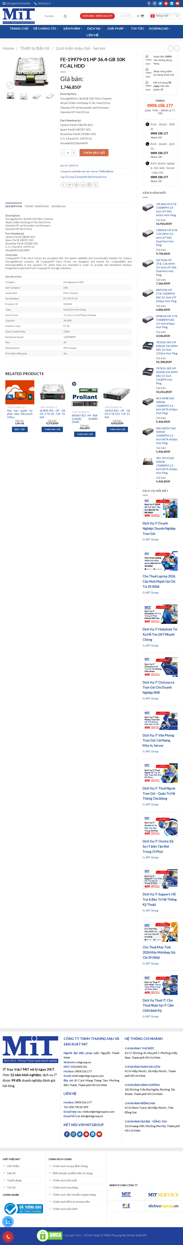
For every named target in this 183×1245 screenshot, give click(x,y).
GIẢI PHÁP (115, 28)
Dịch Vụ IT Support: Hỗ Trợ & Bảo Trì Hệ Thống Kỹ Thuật (160, 899)
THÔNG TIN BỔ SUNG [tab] (36, 206)
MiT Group (152, 539)
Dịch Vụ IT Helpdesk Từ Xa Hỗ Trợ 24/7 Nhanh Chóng (160, 634)
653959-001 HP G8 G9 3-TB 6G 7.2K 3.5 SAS (52, 414)
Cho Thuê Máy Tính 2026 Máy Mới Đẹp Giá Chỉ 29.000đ (159, 952)
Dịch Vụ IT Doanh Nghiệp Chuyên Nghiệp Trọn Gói (159, 528)
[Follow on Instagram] (154, 3)
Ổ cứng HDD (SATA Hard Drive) (91, 176)
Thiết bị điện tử (35, 48)
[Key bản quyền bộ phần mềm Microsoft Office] (19, 392)
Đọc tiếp (20, 429)
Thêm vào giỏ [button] (52, 429)
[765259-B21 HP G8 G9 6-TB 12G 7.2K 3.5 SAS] (117, 392)
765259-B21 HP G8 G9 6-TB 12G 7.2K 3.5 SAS (117, 414)
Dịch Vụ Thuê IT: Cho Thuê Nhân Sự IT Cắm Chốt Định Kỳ (158, 1005)
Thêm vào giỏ (94, 152)
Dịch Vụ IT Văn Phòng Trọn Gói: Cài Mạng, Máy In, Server (158, 740)
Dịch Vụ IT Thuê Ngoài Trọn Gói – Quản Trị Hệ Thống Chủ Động (159, 793)
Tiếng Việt (161, 15)
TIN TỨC (137, 28)
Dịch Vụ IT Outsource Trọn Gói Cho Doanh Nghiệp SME (158, 687)
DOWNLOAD (159, 28)
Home (8, 48)
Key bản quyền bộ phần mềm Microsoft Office (20, 414)
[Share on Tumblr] (96, 185)
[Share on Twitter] (70, 185)
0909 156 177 (159, 133)
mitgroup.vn (83, 1062)
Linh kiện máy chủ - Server (81, 48)
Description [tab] (13, 206)
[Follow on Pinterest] (166, 3)
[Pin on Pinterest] (76, 185)
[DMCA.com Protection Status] (49, 1235)
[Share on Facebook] (63, 185)
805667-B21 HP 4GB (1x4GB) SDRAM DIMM (84, 419)
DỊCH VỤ (93, 28)
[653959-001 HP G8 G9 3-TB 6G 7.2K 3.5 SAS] (52, 392)
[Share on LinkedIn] (89, 185)
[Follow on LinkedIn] (171, 3)
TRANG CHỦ (19, 28)
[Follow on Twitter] (160, 3)
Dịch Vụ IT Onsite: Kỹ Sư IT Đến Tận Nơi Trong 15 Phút (158, 846)
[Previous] (11, 72)
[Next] (49, 72)
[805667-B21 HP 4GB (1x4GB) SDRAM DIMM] (84, 394)
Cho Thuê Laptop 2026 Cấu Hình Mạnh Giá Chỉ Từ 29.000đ (159, 581)
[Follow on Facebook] (149, 3)
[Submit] (66, 16)
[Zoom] (10, 85)
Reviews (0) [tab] (58, 206)
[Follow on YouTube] (177, 3)
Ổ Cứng (70, 176)
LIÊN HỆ (92, 35)
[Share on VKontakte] (83, 185)
